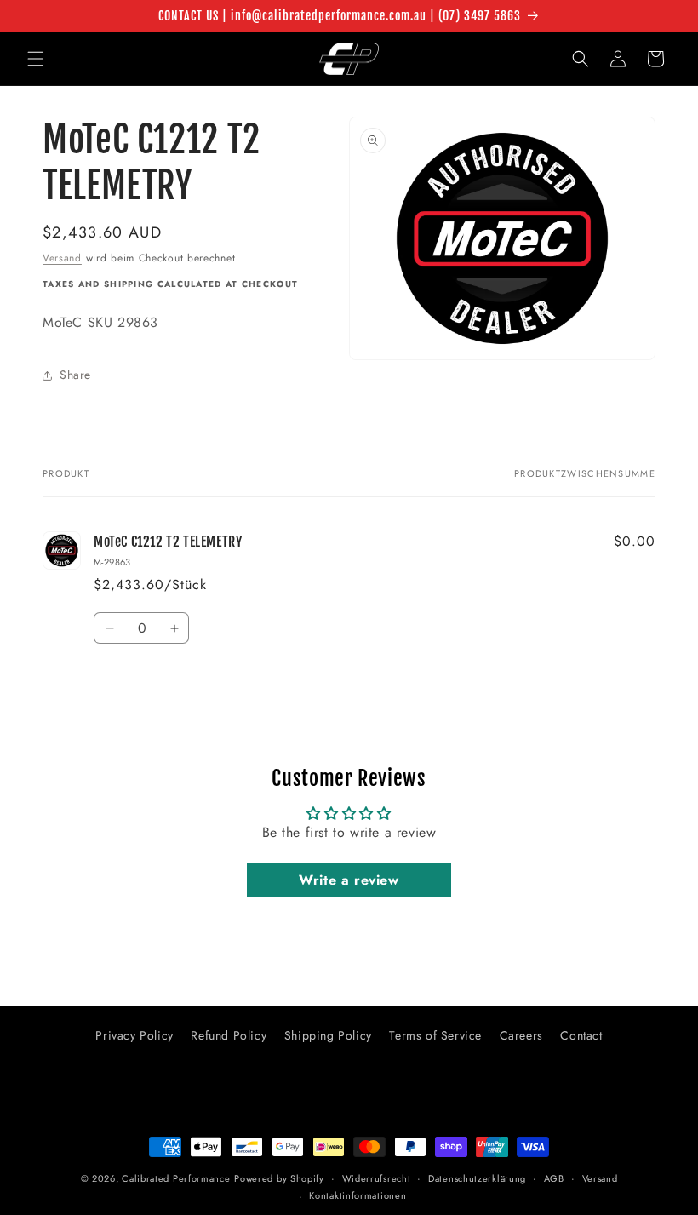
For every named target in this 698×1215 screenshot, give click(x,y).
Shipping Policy (328, 1035)
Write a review (348, 880)
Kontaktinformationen (357, 1195)
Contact (581, 1035)
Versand (62, 258)
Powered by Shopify (279, 1178)
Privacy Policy (134, 1035)
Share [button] (75, 374)
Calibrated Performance (176, 1178)
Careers (521, 1035)
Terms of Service (435, 1035)
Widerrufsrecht (376, 1178)
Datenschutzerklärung (477, 1178)
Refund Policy (228, 1035)
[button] (35, 58)
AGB (554, 1178)
